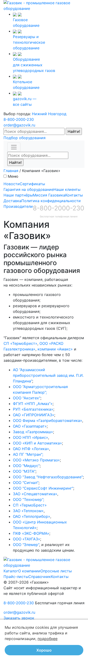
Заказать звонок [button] (19, 618)
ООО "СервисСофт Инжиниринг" (43, 488)
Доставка (12, 200)
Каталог (11, 571)
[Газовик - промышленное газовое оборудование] (44, 5)
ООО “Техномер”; (28, 499)
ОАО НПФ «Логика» (31, 448)
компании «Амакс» (55, 349)
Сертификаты (32, 183)
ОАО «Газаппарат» (30, 426)
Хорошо (44, 650)
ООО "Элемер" (26, 544)
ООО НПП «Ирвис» (30, 437)
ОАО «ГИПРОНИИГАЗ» (33, 414)
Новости (12, 183)
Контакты (74, 195)
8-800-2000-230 (19, 119)
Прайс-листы (16, 576)
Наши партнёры (18, 195)
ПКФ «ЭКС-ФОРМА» (31, 533)
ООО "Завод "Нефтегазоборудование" (48, 477)
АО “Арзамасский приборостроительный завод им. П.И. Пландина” (48, 375)
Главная (11, 170)
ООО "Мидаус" (26, 465)
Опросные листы (56, 571)
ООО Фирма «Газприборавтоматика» (47, 420)
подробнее (47, 638)
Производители (18, 206)
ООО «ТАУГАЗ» (26, 539)
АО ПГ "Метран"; (28, 454)
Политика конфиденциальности (51, 200)
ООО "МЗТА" (24, 471)
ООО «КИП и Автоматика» (37, 443)
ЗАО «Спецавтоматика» (35, 493)
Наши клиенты (67, 189)
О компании (29, 571)
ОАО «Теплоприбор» (31, 516)
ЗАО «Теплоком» (28, 510)
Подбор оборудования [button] (25, 137)
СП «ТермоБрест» (20, 343)
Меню (13, 176)
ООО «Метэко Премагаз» (36, 460)
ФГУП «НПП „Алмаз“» (33, 403)
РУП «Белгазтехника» (33, 409)
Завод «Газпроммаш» (33, 431)
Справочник (39, 576)
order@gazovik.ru (19, 125)
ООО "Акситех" (26, 398)
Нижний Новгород (49, 113)
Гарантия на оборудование (29, 189)
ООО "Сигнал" (25, 482)
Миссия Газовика (49, 195)
